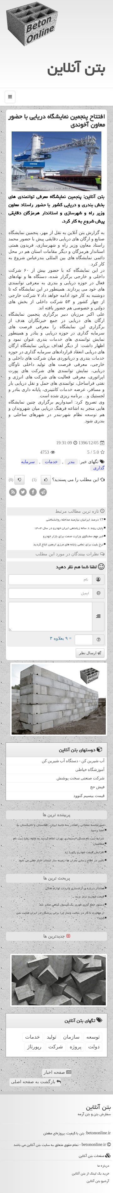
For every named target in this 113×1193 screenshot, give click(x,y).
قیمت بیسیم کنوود (89, 795)
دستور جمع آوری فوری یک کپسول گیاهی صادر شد (71, 904)
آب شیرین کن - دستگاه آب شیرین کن (73, 760)
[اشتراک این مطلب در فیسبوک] (33, 492)
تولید (51, 1037)
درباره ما (103, 1165)
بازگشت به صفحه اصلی (33, 1081)
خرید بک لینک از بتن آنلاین (90, 1173)
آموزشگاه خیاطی (90, 769)
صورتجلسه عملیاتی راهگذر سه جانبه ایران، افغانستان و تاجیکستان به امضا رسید (60, 827)
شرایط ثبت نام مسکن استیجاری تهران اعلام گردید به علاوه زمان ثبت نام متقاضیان (58, 841)
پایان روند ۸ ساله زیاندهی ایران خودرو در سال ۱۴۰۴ (68, 528)
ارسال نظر (88, 653)
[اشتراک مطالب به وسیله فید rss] (12, 492)
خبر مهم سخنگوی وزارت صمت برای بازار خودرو (73, 536)
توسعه (91, 414)
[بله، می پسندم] (46, 479)
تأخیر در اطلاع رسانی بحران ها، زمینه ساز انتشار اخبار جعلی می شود (61, 860)
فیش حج (97, 786)
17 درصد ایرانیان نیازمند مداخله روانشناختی (74, 519)
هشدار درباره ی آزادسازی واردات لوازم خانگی (74, 888)
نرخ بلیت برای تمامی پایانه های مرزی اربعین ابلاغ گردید (68, 544)
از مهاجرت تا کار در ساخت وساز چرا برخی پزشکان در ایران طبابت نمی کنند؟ (60, 915)
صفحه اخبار (55, 1072)
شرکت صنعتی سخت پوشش (80, 778)
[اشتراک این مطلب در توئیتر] (23, 492)
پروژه (75, 1046)
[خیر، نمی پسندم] (19, 479)
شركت (55, 1046)
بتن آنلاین (76, 67)
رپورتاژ (34, 1046)
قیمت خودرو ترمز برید (89, 896)
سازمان (71, 1037)
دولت (94, 1046)
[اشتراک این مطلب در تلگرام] (43, 492)
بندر (71, 461)
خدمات (56, 339)
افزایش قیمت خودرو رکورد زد (84, 852)
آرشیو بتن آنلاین (98, 1181)
